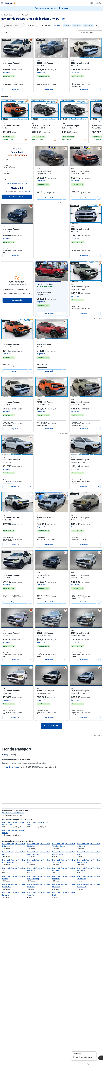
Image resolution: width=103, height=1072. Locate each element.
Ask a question (17, 300)
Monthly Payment (8, 160)
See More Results (51, 726)
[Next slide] (99, 122)
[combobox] (13, 25)
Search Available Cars (17, 197)
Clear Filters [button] (57, 26)
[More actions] (30, 89)
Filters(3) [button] (33, 26)
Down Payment (8, 172)
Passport (25, 15)
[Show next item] (64, 271)
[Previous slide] (4, 122)
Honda (17, 15)
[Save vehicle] (31, 40)
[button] (91, 3)
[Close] (93, 1054)
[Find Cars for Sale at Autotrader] (10, 3)
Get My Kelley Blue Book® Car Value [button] (17, 183)
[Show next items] (99, 25)
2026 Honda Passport (13, 767)
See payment (7, 72)
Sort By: (82, 33)
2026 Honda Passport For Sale (13, 813)
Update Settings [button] (26, 191)
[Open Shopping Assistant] (100, 1058)
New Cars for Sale (6, 15)
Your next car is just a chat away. (51, 8)
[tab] (5, 754)
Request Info (15, 89)
